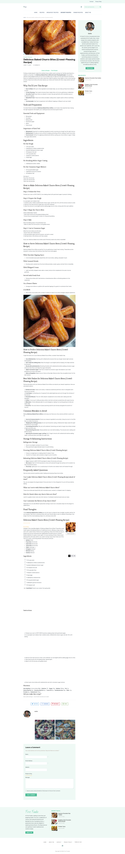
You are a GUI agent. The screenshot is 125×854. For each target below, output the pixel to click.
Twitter (36, 703)
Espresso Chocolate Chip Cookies (93, 78)
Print (65, 703)
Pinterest (56, 703)
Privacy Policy (98, 1)
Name (26, 754)
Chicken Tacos (88, 91)
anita (36, 711)
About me (88, 12)
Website (27, 767)
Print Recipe (54, 70)
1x (69, 556)
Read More (90, 68)
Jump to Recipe (45, 70)
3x (74, 556)
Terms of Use (78, 842)
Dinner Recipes (78, 12)
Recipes (42, 12)
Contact (91, 1)
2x (72, 556)
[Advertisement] (49, 599)
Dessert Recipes (66, 12)
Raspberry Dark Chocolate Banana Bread (91, 85)
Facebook (45, 703)
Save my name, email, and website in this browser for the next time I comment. (43, 790)
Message (27, 777)
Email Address (28, 760)
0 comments (36, 65)
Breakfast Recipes (52, 12)
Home (35, 12)
